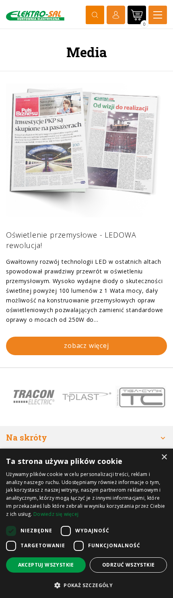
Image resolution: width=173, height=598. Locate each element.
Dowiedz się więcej (55, 514)
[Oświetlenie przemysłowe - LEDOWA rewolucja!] (86, 150)
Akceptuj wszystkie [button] (46, 564)
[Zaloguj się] (116, 15)
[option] (33, 397)
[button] (86, 585)
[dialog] (86, 523)
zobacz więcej (86, 345)
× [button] (164, 457)
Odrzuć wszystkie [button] (128, 564)
